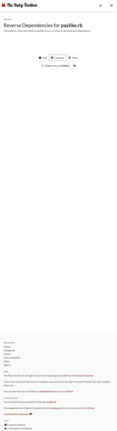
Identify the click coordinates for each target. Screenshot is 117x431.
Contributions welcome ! (18, 414)
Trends (7, 353)
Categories (9, 350)
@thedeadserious (48, 391)
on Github (89, 407)
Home (7, 346)
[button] (100, 5)
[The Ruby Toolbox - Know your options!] (19, 5)
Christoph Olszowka (82, 375)
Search (7, 364)
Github (69, 391)
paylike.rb (71, 25)
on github (51, 401)
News (7, 361)
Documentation (12, 357)
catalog (54, 407)
